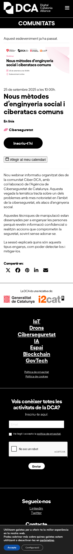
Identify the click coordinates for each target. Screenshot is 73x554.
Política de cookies (37, 376)
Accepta (12, 547)
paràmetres (47, 540)
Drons (36, 327)
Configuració (32, 547)
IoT (36, 321)
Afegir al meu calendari (27, 160)
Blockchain (36, 353)
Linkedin (36, 508)
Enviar (36, 466)
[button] (67, 8)
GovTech (37, 360)
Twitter (36, 512)
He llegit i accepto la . (37, 433)
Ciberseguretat (37, 334)
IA (36, 340)
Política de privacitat (36, 371)
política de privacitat (49, 433)
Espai (36, 347)
